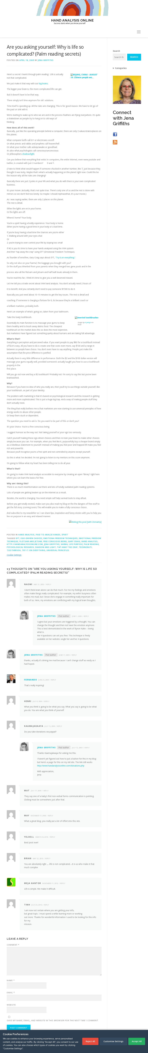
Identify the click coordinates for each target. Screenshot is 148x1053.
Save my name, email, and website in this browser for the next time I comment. (53, 1020)
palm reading (91, 544)
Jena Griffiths (45, 60)
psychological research (20, 547)
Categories (121, 68)
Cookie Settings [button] (14, 555)
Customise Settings (113, 1041)
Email (11, 992)
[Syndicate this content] (115, 142)
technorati (85, 547)
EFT (18, 538)
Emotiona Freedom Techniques (61, 538)
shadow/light (28, 154)
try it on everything (33, 550)
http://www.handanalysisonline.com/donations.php (60, 765)
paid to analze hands (48, 534)
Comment (13, 944)
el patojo (88, 322)
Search (116, 51)
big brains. (43, 83)
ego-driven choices (31, 538)
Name (11, 980)
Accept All (137, 1041)
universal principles (58, 550)
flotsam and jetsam (31, 541)
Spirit (65, 534)
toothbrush (14, 550)
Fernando (30, 679)
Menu (138, 32)
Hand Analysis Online (72, 20)
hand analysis (90, 541)
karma (64, 544)
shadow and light (45, 547)
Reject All (90, 1041)
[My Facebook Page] (115, 134)
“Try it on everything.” (65, 257)
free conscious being (55, 541)
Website (11, 1004)
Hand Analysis (26, 534)
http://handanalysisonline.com (25, 544)
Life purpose (76, 544)
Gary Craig (74, 541)
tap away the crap (67, 547)
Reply (48, 584)
